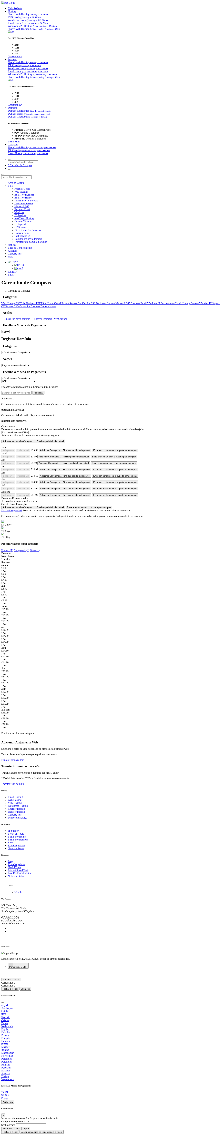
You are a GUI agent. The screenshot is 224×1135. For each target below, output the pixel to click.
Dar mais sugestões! (11, 510)
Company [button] (13, 144)
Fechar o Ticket (10, 989)
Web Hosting (21, 191)
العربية (5, 1005)
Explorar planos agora (12, 760)
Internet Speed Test (18, 870)
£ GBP (5, 1092)
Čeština (5, 1020)
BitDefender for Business (27, 230)
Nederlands (7, 1026)
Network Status (16, 848)
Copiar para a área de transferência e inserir (41, 1132)
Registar (12, 271)
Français (5, 1038)
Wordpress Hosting (18, 805)
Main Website (15, 8)
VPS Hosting (15, 802)
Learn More (14, 141)
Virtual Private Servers (26, 200)
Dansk (4, 1023)
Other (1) (35, 550)
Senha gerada (8, 1125)
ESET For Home (17, 836)
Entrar (11, 274)
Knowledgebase (16, 845)
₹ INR (4, 1098)
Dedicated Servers (23, 203)
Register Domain (16, 808)
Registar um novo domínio (28, 238)
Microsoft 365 (21, 206)
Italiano (5, 1049)
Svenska (5, 1073)
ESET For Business (18, 839)
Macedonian (7, 1052)
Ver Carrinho (60, 318)
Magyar (5, 1047)
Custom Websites (23, 221)
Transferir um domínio (12, 783)
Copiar (26, 1128)
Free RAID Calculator (19, 873)
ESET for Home (22, 197)
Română (5, 1064)
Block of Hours (16, 833)
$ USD (5, 1095)
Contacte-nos (14, 253)
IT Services (20, 215)
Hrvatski (5, 1017)
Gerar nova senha (11, 1128)
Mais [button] (10, 256)
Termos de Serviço (17, 817)
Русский (6, 1067)
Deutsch (5, 1041)
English (5, 1029)
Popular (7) (7, 550)
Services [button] (12, 59)
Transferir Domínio (42, 318)
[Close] (2, 1002)
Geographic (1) (21, 550)
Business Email (22, 209)
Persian (5, 1035)
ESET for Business (24, 194)
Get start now (15, 56)
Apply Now (8, 1102)
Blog (10, 842)
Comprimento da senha (13, 1121)
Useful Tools (14, 867)
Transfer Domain (16, 811)
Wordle (18, 892)
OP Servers (20, 227)
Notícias (12, 244)
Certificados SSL (23, 236)
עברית (4, 1044)
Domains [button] (12, 107)
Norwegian (7, 1055)
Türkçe (5, 1076)
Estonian (5, 1032)
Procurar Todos (22, 188)
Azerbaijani (7, 1008)
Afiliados (12, 250)
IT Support (20, 224)
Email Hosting (15, 797)
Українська (7, 1079)
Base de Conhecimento (20, 247)
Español (5, 1070)
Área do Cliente (16, 182)
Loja (10, 185)
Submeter (25, 989)
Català (4, 1011)
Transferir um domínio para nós (30, 241)
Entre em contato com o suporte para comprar (115, 450)
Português (6, 1058)
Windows (19, 212)
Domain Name (22, 233)
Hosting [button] (12, 11)
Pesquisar (38, 393)
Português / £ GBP (18, 967)
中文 (4, 1014)
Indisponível (8, 450)
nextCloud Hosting (24, 218)
